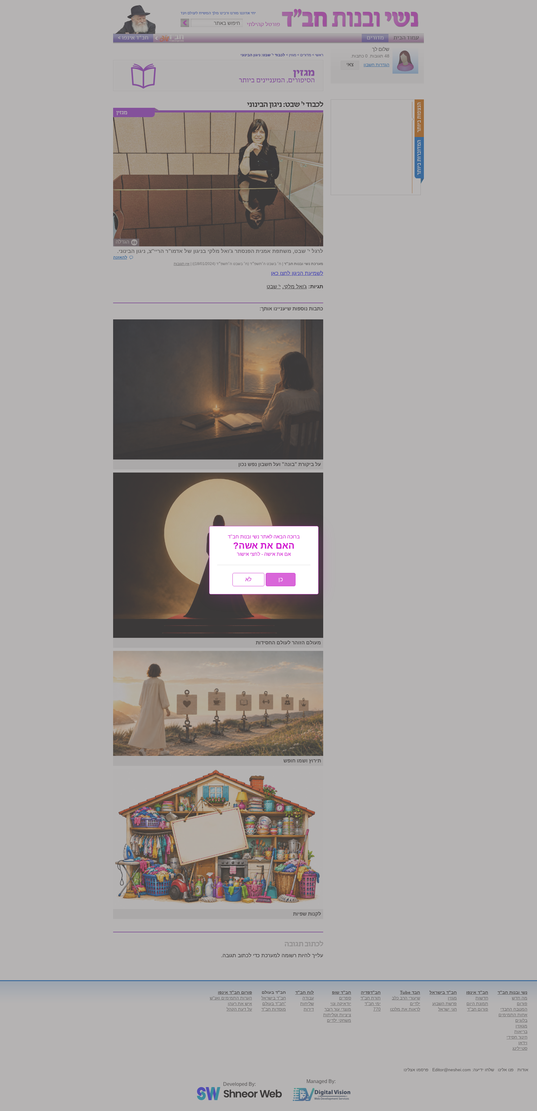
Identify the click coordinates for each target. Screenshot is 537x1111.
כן (280, 579)
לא (248, 579)
